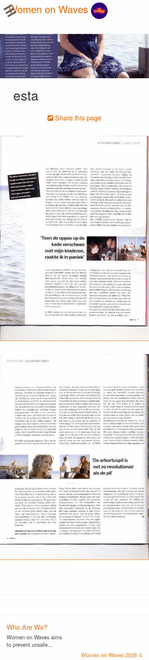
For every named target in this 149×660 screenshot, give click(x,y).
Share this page (77, 117)
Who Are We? (27, 627)
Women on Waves (49, 9)
